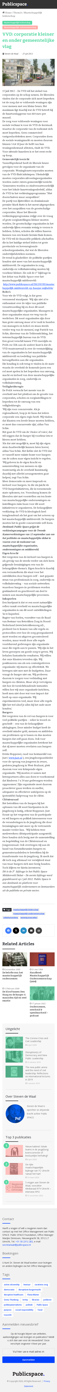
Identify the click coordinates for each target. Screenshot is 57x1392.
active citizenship (11, 1284)
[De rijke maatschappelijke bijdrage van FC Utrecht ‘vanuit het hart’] (14, 1169)
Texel (39, 1309)
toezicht (8, 1315)
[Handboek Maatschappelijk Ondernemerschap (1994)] (42, 959)
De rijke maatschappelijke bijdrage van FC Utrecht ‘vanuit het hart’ (37, 1169)
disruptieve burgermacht (30, 1289)
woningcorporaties (29, 917)
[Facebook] (8, 930)
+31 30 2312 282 (24, 1241)
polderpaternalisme (13, 1304)
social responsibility (24, 1309)
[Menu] (53, 3)
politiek (29, 1304)
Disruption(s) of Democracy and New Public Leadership (36, 1055)
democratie (9, 1289)
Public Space (42, 1304)
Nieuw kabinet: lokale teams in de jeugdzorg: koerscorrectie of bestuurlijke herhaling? (37, 1151)
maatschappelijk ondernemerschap (28, 913)
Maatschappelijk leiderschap (17, 22)
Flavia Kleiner (33, 1294)
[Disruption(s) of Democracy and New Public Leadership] (14, 1057)
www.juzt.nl (15, 757)
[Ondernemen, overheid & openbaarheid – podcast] (42, 993)
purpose (7, 1309)
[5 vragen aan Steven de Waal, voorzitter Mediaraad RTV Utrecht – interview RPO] (14, 1187)
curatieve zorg (41, 1284)
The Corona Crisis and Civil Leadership (36, 1040)
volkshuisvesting (10, 917)
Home (8, 12)
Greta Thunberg (11, 1299)
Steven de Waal (11, 53)
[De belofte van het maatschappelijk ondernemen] (14, 959)
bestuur (27, 1284)
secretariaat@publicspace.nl (16, 1244)
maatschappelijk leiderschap (25, 909)
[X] (16, 930)
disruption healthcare (13, 1294)
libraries (35, 1299)
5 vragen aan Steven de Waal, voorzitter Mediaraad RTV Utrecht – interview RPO (38, 1187)
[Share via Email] (31, 930)
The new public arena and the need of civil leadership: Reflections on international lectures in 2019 (37, 1073)
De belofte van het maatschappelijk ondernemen (12, 975)
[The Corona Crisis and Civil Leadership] (14, 1042)
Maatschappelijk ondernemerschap (20, 27)
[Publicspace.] (15, 4)
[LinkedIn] (23, 930)
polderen (47, 1299)
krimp (25, 1299)
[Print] (39, 930)
